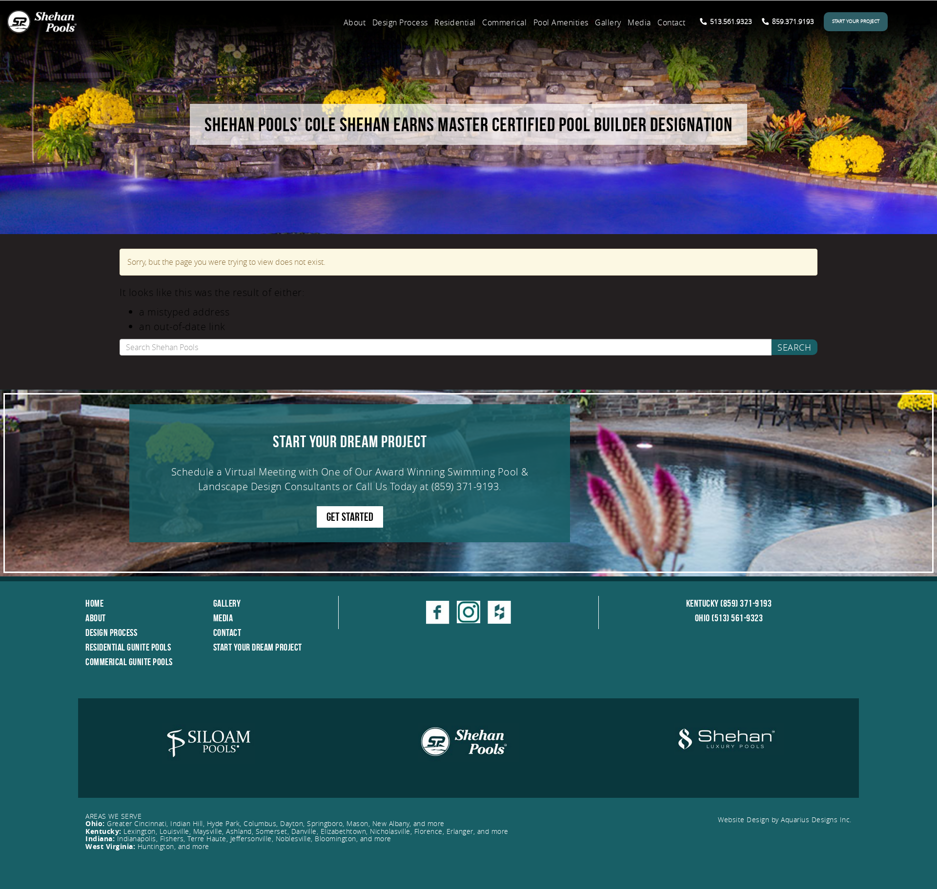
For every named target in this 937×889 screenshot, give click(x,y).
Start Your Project (855, 21)
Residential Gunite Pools (128, 647)
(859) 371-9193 (465, 486)
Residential (455, 22)
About (355, 22)
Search (794, 347)
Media (639, 22)
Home (94, 603)
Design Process (400, 22)
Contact (671, 22)
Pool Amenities (561, 22)
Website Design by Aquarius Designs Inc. (785, 819)
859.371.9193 (792, 21)
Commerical (504, 22)
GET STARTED (349, 517)
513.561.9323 (730, 21)
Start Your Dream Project (257, 647)
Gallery (608, 22)
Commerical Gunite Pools (129, 661)
